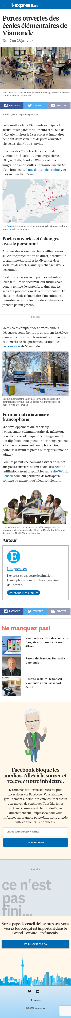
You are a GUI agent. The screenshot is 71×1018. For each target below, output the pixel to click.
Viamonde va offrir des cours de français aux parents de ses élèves (46, 642)
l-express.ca (17, 568)
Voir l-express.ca (35, 944)
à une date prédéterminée (43, 169)
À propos (35, 1000)
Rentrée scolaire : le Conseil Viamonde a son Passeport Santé (43, 683)
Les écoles (8, 226)
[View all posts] (23, 592)
